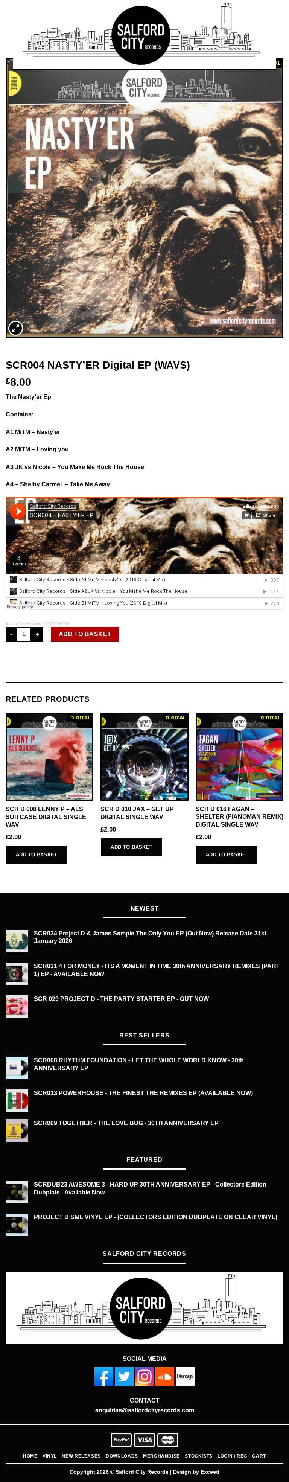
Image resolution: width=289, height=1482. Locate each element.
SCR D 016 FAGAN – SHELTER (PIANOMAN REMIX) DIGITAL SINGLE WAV (239, 817)
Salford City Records (23, 623)
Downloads (122, 1456)
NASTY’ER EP (57, 623)
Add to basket (85, 634)
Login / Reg (232, 1456)
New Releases (81, 1456)
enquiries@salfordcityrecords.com (144, 1410)
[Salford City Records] (144, 35)
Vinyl (50, 1456)
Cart (259, 1456)
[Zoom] (15, 328)
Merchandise (161, 1456)
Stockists (199, 1456)
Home (30, 1456)
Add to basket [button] (37, 855)
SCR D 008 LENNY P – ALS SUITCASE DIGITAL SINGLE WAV (46, 817)
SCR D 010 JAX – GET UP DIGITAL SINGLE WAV (137, 813)
